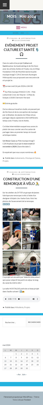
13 (5, 361)
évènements (20, 158)
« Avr (19, 374)
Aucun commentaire (22, 40)
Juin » (24, 374)
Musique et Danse (32, 158)
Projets (6, 161)
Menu (24, 27)
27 (5, 368)
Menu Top (5, 9)
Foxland (27, 400)
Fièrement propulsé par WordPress (18, 397)
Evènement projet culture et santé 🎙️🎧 (21, 49)
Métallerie (19, 307)
